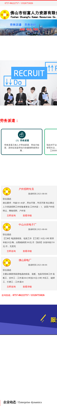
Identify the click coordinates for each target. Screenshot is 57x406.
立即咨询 (11, 215)
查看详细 (27, 215)
